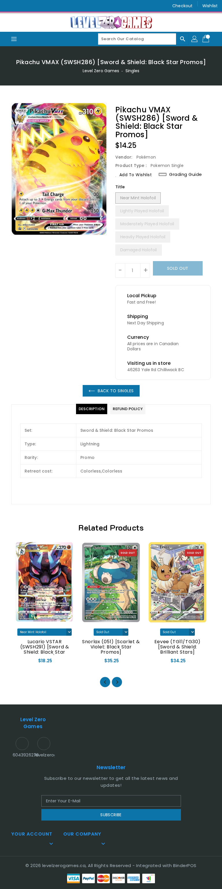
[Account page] (195, 39)
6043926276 (22, 755)
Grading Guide (185, 174)
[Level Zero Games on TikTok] (31, 5)
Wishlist (210, 6)
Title (120, 187)
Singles (132, 71)
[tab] (91, 409)
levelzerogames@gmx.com (43, 755)
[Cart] (206, 39)
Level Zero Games (101, 71)
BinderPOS (185, 865)
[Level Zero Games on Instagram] (20, 5)
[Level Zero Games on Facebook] (9, 5)
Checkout (182, 6)
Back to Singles (116, 391)
